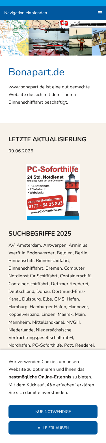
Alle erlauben (53, 428)
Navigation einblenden (25, 13)
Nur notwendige (53, 411)
